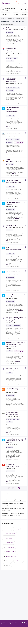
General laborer (10, 547)
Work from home (10, 533)
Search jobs (3, 18)
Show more (18, 41)
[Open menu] (25, 3)
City (18, 529)
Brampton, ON (11, 18)
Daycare (19, 561)
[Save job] (25, 27)
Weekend (8, 561)
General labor (9, 542)
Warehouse (9, 538)
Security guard (10, 551)
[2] (19, 488)
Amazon (8, 529)
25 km (22, 9)
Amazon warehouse (11, 556)
